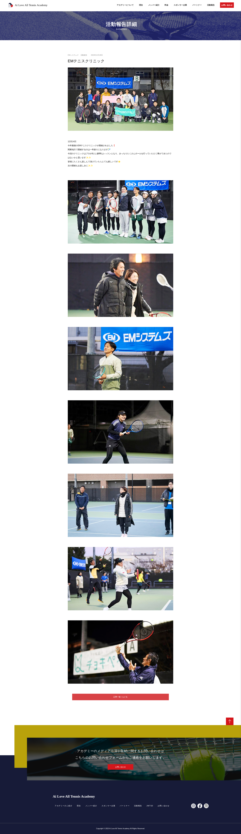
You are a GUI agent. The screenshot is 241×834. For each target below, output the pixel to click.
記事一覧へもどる (120, 697)
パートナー (197, 5)
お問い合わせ (227, 5)
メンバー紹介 (154, 5)
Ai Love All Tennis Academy (74, 796)
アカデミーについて (125, 5)
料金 (166, 5)
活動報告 (211, 5)
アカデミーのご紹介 (63, 806)
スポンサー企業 (180, 5)
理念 (141, 5)
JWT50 (149, 806)
